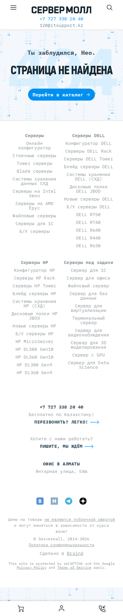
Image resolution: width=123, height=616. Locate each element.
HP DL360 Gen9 (34, 372)
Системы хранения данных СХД (34, 181)
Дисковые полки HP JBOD (34, 316)
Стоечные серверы (34, 155)
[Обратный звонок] (102, 608)
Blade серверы (34, 171)
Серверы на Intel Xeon (34, 193)
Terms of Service (74, 567)
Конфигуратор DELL (88, 143)
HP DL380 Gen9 (34, 365)
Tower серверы (34, 163)
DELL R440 (88, 238)
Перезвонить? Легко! (61, 422)
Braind (75, 553)
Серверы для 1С (35, 223)
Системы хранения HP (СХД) (34, 303)
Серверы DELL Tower (88, 159)
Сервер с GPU (88, 355)
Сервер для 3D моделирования (88, 345)
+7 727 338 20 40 (61, 18)
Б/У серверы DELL (88, 207)
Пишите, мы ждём (61, 446)
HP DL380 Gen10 (35, 349)
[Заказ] (20, 608)
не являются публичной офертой (79, 519)
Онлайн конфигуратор (34, 145)
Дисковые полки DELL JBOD (89, 189)
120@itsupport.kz (61, 25)
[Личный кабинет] (61, 608)
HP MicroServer (35, 341)
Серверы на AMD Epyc (35, 206)
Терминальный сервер (88, 320)
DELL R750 (88, 214)
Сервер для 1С (88, 270)
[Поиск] (109, 7)
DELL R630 (88, 245)
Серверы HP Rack (34, 278)
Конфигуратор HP (34, 270)
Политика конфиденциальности (61, 544)
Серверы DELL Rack (88, 151)
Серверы (34, 135)
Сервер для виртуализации (88, 308)
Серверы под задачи (88, 262)
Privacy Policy (32, 567)
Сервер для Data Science (88, 365)
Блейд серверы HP (34, 293)
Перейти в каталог (58, 95)
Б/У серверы (34, 231)
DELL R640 (88, 230)
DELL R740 (88, 222)
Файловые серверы (34, 216)
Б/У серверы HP (35, 333)
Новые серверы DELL (88, 199)
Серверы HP (34, 262)
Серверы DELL (88, 135)
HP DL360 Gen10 (35, 357)
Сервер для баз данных (89, 296)
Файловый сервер (88, 286)
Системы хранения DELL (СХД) (88, 177)
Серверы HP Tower (34, 286)
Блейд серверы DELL (88, 166)
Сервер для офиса (88, 278)
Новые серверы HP (34, 326)
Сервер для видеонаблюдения (88, 332)
